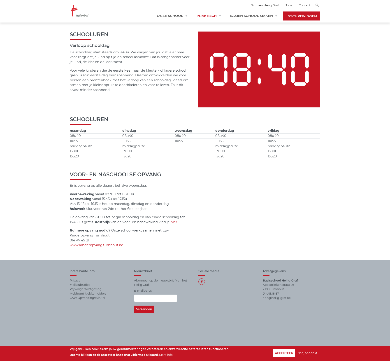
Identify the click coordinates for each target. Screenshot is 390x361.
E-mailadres (143, 290)
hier (174, 222)
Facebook (201, 281)
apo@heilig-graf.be (277, 298)
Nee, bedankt (307, 353)
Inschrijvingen (301, 16)
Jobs (289, 5)
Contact (304, 5)
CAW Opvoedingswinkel (87, 298)
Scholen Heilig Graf (265, 5)
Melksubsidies (80, 284)
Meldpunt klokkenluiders (88, 293)
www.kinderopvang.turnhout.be (96, 245)
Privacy (75, 280)
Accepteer (284, 353)
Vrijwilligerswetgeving (86, 289)
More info (166, 354)
